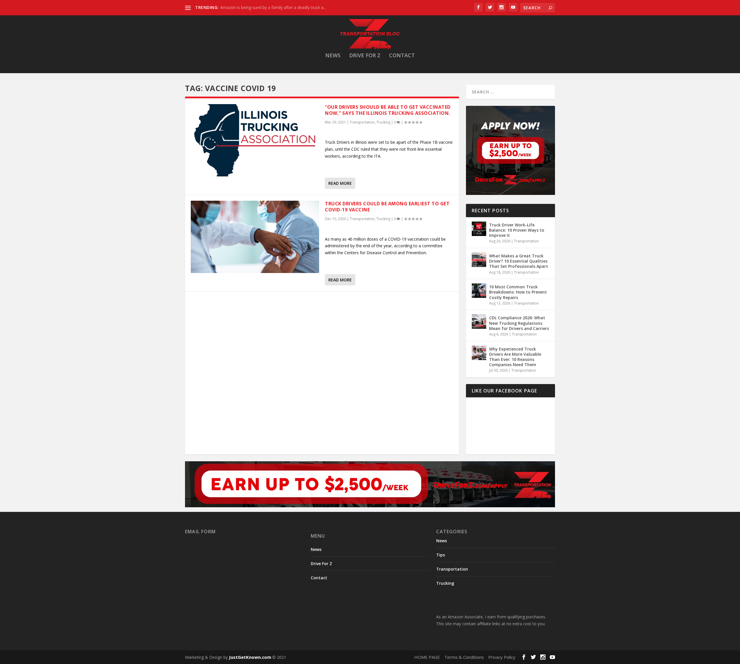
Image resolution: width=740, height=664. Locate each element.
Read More (340, 183)
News (333, 56)
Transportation (362, 122)
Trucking (383, 122)
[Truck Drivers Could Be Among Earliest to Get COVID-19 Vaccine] (255, 237)
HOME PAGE (427, 657)
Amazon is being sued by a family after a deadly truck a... (273, 7)
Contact (402, 56)
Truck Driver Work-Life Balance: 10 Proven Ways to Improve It (516, 230)
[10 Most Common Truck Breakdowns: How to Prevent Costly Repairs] (479, 290)
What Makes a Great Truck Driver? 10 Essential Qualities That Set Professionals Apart (518, 261)
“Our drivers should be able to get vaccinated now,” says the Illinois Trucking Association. (388, 110)
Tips (440, 555)
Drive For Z (364, 56)
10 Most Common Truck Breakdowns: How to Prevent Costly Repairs (518, 292)
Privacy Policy (501, 657)
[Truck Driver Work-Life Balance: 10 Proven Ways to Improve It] (479, 229)
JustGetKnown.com (250, 657)
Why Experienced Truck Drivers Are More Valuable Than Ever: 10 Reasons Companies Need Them (515, 357)
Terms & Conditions (464, 657)
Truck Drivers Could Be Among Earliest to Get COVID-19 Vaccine (387, 206)
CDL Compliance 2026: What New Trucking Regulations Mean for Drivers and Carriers (519, 323)
